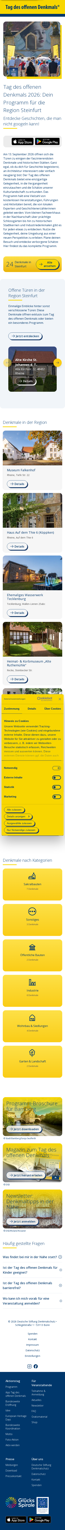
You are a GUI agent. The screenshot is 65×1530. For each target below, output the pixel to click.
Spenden (32, 1333)
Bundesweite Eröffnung (13, 1403)
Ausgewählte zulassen (19, 823)
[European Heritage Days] (43, 1505)
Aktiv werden (13, 1445)
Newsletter (38, 1405)
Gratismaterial (39, 1416)
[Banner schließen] (60, 699)
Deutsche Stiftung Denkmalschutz (41, 1466)
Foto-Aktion (12, 1439)
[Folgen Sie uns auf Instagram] (29, 1366)
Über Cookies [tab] (52, 708)
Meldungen (12, 1465)
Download (11, 1470)
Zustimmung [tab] (11, 708)
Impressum (32, 1344)
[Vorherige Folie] (7, 363)
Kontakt (32, 1339)
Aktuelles (36, 1400)
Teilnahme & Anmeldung (38, 1392)
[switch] (56, 777)
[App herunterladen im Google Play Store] (39, 1519)
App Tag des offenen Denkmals (16, 1394)
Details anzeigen (16, 816)
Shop (34, 1422)
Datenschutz (32, 1350)
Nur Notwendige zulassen (21, 830)
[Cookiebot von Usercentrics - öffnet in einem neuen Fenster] (38, 699)
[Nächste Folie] (57, 363)
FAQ (34, 1411)
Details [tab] (32, 708)
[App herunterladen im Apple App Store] (16, 1519)
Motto (9, 1434)
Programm (11, 1386)
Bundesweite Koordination (13, 1426)
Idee (8, 1410)
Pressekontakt (13, 1476)
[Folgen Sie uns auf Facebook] (36, 1366)
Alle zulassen (14, 809)
